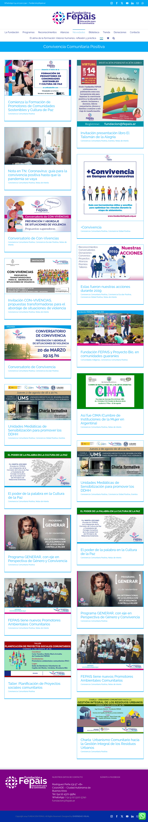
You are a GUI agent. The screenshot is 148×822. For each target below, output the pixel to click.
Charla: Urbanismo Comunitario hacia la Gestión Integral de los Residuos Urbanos (110, 744)
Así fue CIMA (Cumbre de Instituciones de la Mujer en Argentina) (102, 419)
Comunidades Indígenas (90, 360)
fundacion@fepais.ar (37, 3)
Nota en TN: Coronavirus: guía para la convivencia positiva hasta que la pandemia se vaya (37, 175)
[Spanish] (101, 38)
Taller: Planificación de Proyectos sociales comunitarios (34, 685)
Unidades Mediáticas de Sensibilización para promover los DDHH (35, 430)
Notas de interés (122, 141)
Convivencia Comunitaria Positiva (21, 114)
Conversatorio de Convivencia (32, 367)
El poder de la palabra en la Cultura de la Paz (36, 495)
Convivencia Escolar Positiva (47, 242)
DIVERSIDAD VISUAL (81, 816)
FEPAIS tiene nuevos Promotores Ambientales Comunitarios (34, 622)
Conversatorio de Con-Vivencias (33, 238)
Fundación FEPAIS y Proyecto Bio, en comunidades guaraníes (110, 354)
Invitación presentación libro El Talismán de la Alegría (105, 135)
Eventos (111, 141)
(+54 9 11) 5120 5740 (75, 797)
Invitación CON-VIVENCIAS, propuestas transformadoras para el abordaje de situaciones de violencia (37, 304)
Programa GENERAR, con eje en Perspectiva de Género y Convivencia (37, 559)
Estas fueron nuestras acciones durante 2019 (105, 289)
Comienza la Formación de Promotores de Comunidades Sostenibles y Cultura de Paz (31, 106)
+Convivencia (91, 227)
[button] (114, 38)
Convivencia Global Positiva (119, 231)
